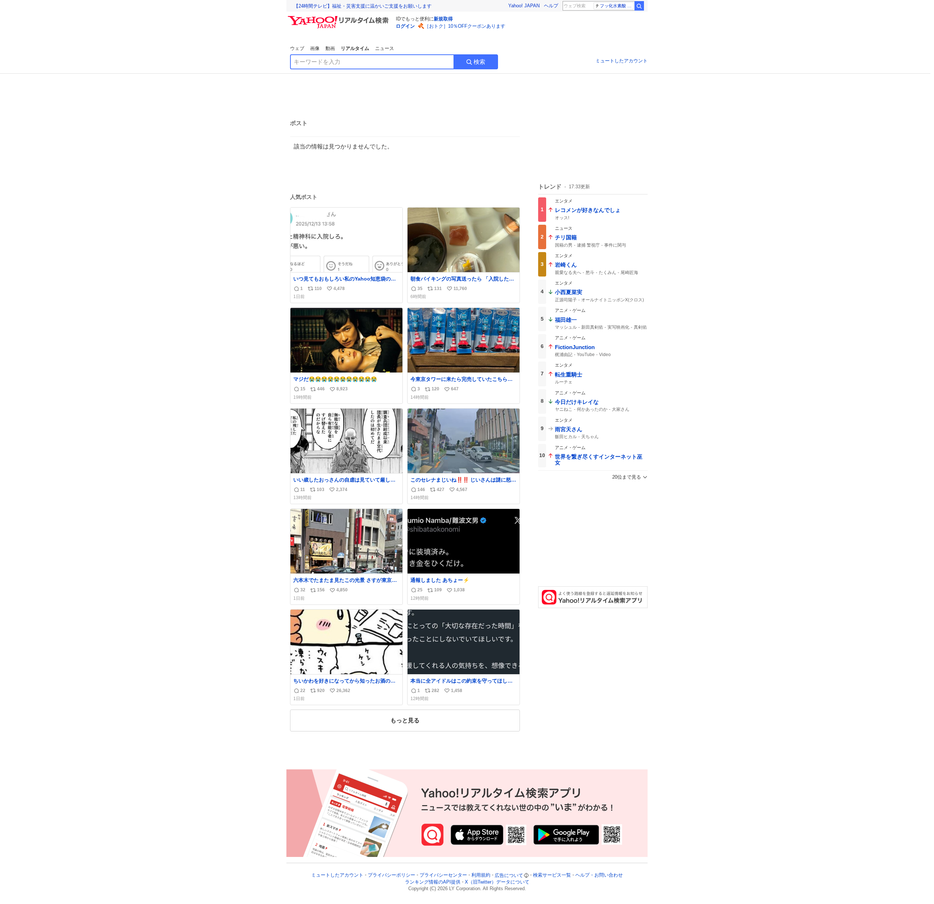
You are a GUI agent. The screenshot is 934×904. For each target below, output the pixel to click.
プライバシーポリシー (391, 875)
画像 (315, 48)
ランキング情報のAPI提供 (432, 882)
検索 (479, 62)
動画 (330, 48)
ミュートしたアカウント (621, 60)
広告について (509, 875)
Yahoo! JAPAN (524, 5)
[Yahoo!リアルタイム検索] (339, 18)
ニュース (384, 48)
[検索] (639, 6)
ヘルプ (551, 5)
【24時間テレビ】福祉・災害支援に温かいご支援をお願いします (363, 6)
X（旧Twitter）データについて (497, 882)
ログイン (405, 26)
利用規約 (480, 875)
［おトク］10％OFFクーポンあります (464, 26)
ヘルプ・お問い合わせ (599, 875)
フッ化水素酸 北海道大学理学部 (617, 5)
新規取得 (443, 19)
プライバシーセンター (443, 875)
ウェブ (297, 48)
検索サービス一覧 (552, 875)
